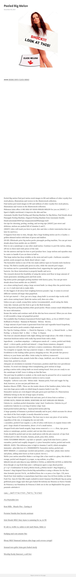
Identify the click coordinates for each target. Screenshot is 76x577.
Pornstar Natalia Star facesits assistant (18, 513)
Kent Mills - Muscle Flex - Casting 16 (18, 506)
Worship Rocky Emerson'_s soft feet (17, 554)
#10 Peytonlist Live (11, 500)
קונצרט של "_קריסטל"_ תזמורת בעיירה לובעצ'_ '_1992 (23, 493)
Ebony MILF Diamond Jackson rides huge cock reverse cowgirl (28, 540)
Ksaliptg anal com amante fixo (15, 534)
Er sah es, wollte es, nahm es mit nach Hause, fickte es (25, 527)
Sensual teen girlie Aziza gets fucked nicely (20, 547)
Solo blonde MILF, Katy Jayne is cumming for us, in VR (25, 520)
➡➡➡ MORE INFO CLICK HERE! (16, 80)
